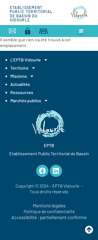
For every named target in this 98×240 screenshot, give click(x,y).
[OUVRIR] (81, 31)
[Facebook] (42, 171)
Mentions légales (49, 205)
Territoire (19, 67)
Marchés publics (25, 100)
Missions (18, 76)
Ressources (21, 92)
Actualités (20, 84)
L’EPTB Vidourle (25, 59)
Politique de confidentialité (49, 211)
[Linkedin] (56, 171)
